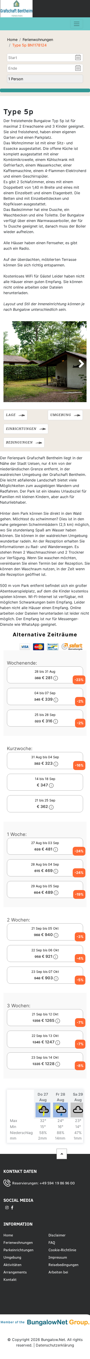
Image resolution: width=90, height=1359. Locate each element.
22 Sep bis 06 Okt (57, 954)
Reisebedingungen (63, 1264)
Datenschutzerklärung (55, 1345)
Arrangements (15, 1272)
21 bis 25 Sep (45, 803)
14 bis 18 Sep (45, 782)
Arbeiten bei (58, 1272)
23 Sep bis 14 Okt (57, 1061)
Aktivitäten (12, 1264)
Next (79, 364)
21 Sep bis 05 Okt (57, 932)
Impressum (57, 1257)
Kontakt (10, 1279)
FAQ (51, 1242)
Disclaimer (57, 1235)
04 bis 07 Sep (58, 697)
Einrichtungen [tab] (21, 429)
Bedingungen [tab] (19, 442)
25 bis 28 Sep (59, 719)
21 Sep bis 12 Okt (57, 1018)
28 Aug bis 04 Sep (57, 868)
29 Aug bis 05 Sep (57, 890)
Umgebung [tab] (60, 415)
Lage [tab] (11, 415)
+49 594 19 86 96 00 (57, 1183)
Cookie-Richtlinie (62, 1249)
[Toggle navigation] (76, 23)
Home (12, 39)
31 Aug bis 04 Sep (57, 761)
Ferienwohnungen (38, 39)
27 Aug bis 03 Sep (57, 847)
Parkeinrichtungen (18, 1249)
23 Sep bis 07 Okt (57, 976)
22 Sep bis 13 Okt (57, 1040)
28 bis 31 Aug (59, 675)
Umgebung (12, 1257)
